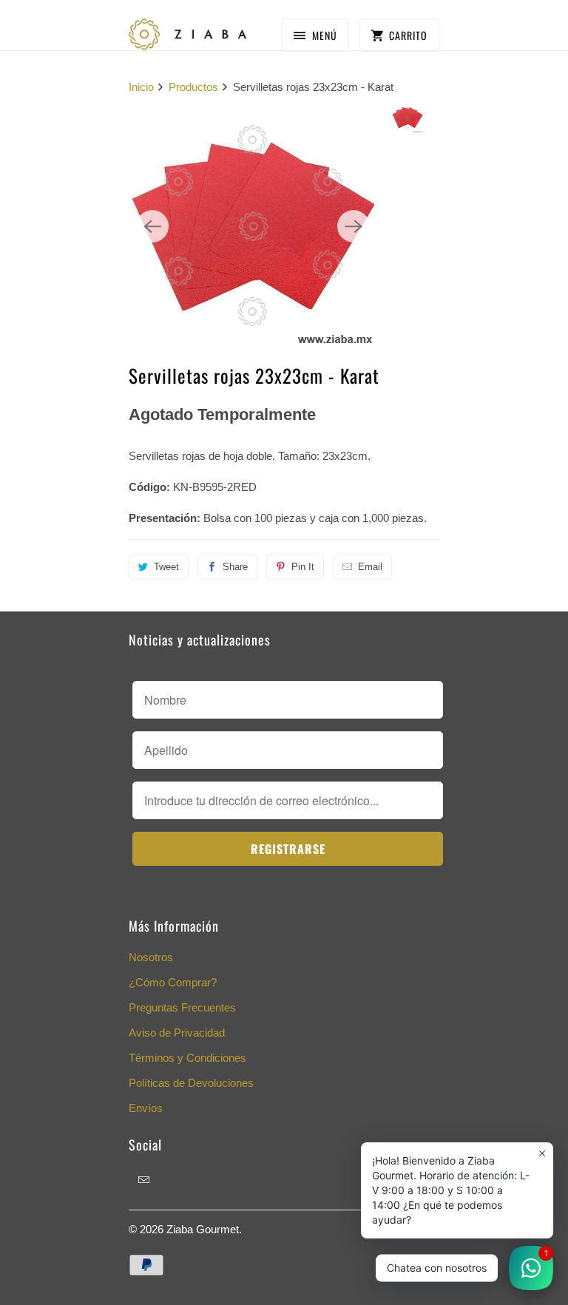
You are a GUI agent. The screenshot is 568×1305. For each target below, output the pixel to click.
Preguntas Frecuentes (182, 1007)
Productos (193, 87)
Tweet (166, 566)
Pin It (302, 566)
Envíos (146, 1108)
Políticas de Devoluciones (191, 1083)
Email (370, 566)
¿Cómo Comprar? (173, 982)
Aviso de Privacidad (177, 1032)
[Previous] (152, 226)
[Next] (353, 226)
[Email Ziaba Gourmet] (144, 1179)
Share (235, 566)
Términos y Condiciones (187, 1057)
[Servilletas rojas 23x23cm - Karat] (253, 226)
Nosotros (151, 957)
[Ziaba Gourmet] (188, 30)
